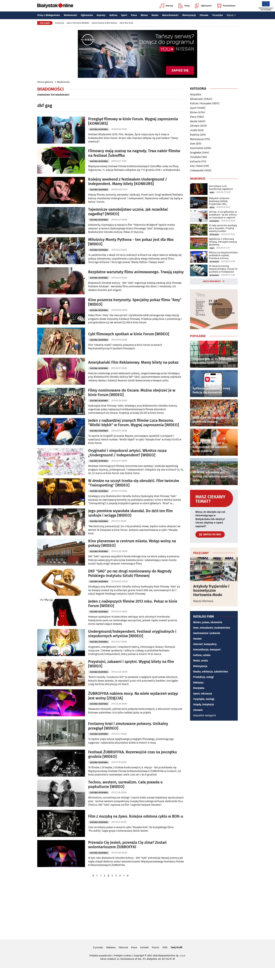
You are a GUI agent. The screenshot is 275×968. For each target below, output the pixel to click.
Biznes (144, 15)
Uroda (193, 130)
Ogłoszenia (206, 5)
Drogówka (195, 152)
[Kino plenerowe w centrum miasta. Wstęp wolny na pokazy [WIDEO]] (61, 552)
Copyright (139, 955)
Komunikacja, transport (207, 649)
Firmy (187, 5)
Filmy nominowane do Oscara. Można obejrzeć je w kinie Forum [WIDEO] (131, 392)
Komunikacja (229, 5)
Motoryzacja (189, 15)
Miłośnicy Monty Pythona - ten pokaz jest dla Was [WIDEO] (131, 241)
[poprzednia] (97, 875)
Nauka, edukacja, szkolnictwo (210, 671)
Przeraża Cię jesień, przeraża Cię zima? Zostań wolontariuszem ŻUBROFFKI (127, 844)
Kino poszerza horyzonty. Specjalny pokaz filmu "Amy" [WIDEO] (134, 302)
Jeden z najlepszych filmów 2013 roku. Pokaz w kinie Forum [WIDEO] (132, 603)
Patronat (123, 947)
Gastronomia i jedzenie (206, 633)
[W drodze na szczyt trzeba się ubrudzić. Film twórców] (61, 491)
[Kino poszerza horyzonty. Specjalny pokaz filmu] (61, 310)
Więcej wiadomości (212, 281)
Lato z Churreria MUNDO (78, 23)
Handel (197, 638)
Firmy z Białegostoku (48, 15)
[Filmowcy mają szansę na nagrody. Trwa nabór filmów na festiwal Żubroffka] (61, 160)
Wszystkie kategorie (204, 715)
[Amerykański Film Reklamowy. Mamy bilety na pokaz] (61, 371)
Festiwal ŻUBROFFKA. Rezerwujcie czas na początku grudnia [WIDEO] (132, 754)
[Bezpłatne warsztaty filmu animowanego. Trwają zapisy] (61, 280)
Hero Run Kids (126, 23)
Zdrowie (204, 15)
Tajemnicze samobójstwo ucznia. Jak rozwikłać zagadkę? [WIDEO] (128, 211)
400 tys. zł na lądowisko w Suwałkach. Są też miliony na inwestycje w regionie (223, 214)
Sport (124, 15)
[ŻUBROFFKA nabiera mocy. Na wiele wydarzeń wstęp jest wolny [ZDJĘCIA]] (61, 702)
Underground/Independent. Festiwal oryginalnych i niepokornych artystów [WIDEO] (132, 633)
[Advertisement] (137, 908)
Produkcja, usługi (203, 677)
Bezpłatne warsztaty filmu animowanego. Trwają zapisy (136, 272)
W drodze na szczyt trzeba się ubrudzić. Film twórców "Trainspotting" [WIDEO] (133, 483)
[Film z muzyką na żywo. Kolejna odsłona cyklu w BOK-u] (61, 823)
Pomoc (155, 947)
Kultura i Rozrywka (99, 129)
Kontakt (144, 947)
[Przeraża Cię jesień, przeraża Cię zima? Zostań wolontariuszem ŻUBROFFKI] (61, 853)
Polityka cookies (122, 955)
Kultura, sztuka (202, 655)
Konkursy (59, 23)
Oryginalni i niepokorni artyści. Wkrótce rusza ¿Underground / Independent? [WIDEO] (127, 452)
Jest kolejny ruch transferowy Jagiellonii (221, 187)
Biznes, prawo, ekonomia (207, 622)
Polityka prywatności (100, 955)
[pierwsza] (93, 875)
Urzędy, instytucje (203, 704)
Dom (192, 143)
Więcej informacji (203, 601)
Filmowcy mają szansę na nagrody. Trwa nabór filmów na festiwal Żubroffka (134, 153)
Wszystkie (195, 94)
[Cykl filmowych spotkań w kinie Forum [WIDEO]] (61, 341)
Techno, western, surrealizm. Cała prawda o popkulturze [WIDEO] (125, 784)
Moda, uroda (200, 660)
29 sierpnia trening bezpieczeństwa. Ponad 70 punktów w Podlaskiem (223, 269)
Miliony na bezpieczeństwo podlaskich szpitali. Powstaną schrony (223, 255)
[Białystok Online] (55, 5)
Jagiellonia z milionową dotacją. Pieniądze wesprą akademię (223, 241)
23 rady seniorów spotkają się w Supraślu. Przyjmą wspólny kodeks (223, 228)
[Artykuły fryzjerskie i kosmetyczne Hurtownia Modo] (214, 569)
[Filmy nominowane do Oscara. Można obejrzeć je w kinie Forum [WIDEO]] (61, 401)
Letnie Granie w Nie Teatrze (104, 23)
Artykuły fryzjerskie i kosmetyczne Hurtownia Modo (211, 590)
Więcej (230, 15)
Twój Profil (176, 947)
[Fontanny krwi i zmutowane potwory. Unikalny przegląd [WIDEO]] (61, 733)
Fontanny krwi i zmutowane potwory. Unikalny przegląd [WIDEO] (128, 726)
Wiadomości (70, 15)
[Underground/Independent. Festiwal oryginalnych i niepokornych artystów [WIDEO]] (61, 642)
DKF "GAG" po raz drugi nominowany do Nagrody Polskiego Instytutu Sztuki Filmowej (130, 573)
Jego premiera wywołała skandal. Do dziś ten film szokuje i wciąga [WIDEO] (130, 513)
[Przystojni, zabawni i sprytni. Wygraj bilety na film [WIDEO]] (61, 672)
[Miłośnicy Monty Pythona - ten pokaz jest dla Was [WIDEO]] (61, 250)
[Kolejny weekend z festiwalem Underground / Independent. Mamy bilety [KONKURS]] (61, 190)
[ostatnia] (128, 875)
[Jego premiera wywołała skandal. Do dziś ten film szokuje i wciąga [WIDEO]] (61, 521)
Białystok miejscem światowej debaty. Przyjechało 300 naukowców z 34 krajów (221, 201)
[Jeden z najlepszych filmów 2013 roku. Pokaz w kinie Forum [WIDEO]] (61, 612)
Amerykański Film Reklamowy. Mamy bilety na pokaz (133, 362)
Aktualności (196, 98)
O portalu (98, 947)
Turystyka (217, 15)
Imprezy (169, 5)
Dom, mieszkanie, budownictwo (211, 627)
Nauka (155, 15)
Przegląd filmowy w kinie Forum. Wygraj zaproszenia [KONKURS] (133, 121)
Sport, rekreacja (202, 693)
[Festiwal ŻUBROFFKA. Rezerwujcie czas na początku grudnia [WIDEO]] (61, 763)
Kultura (113, 15)
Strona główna (45, 82)
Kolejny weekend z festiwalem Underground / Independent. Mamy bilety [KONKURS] (127, 181)
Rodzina (194, 134)
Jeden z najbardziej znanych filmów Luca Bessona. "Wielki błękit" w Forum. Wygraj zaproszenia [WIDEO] (133, 422)
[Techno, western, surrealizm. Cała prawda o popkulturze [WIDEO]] (61, 793)
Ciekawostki (197, 170)
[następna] (124, 875)
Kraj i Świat (196, 165)
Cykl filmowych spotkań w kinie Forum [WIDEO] (128, 334)
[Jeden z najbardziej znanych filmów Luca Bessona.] (61, 431)
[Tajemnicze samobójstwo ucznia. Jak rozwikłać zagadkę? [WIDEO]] (61, 220)
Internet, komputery (205, 644)
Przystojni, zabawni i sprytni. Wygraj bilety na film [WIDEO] (131, 663)
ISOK (164, 947)
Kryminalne (196, 148)
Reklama (198, 682)
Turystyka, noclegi (203, 699)
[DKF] (61, 582)
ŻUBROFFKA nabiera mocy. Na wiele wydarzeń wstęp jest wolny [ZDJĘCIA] (133, 695)
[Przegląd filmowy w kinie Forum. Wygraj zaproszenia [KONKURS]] (61, 130)
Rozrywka (198, 688)
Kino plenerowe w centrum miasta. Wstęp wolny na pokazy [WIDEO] (132, 543)
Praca (134, 15)
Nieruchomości (170, 15)
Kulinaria (195, 161)
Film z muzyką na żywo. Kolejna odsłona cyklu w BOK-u (135, 816)
